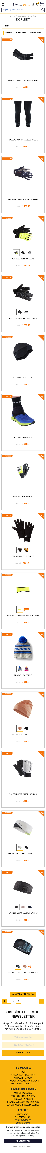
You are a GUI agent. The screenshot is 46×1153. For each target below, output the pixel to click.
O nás (23, 1072)
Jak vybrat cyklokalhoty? (23, 1084)
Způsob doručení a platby (23, 1096)
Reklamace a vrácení (23, 1099)
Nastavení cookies (23, 1147)
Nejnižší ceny (21, 33)
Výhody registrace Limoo (23, 1075)
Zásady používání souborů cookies (23, 1105)
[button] (42, 4)
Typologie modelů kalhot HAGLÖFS (23, 1081)
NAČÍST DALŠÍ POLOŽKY (23, 994)
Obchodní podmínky (23, 1093)
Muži (15, 16)
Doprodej (23, 16)
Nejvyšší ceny (35, 33)
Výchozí (9, 33)
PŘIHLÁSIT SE (23, 1052)
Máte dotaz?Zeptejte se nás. (23, 1115)
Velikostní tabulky (23, 1078)
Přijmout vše (23, 1141)
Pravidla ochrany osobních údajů (23, 1102)
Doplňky (32, 16)
